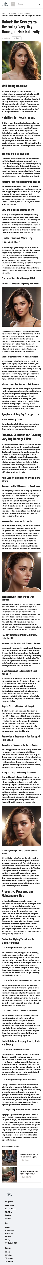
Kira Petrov (7, 38)
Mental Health (12, 13)
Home (3, 13)
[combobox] (28, 4)
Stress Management (24, 13)
